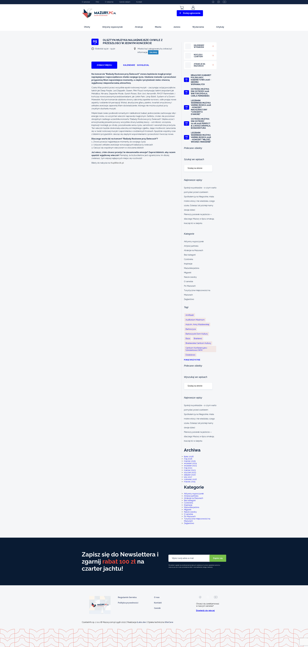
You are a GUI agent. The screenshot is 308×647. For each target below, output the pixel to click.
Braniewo (198, 338)
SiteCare (169, 622)
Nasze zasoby (190, 277)
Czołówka (188, 259)
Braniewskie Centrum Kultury (198, 343)
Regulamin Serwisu (127, 597)
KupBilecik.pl (117, 163)
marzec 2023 (190, 470)
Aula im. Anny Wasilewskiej (197, 324)
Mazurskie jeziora (191, 268)
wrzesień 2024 (190, 463)
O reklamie (109, 2)
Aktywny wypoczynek (112, 27)
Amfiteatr (190, 315)
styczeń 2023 (190, 472)
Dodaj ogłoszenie (191, 13)
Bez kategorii (190, 255)
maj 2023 (188, 468)
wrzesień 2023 (190, 466)
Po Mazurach (190, 286)
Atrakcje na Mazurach (193, 250)
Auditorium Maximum (195, 320)
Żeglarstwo (189, 299)
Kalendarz (129, 65)
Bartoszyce (191, 329)
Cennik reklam (124, 2)
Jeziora (176, 27)
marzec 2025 (190, 461)
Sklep (181, 11)
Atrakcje (139, 27)
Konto (193, 11)
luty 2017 (188, 477)
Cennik (157, 608)
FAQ (97, 2)
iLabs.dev (141, 622)
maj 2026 (188, 459)
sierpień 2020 (190, 475)
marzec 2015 (189, 481)
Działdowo (190, 355)
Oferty (87, 27)
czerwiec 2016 (190, 479)
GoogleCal (143, 65)
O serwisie (86, 2)
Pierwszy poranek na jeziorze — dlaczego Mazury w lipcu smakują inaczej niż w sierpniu (199, 218)
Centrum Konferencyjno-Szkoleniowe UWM (197, 349)
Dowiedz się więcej (205, 610)
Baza (188, 338)
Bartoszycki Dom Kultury (197, 334)
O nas (157, 597)
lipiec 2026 (189, 456)
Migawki (187, 272)
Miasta (158, 27)
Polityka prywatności (128, 603)
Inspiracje (188, 264)
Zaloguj (153, 52)
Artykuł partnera (191, 246)
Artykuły (220, 27)
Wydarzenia (198, 27)
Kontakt (139, 2)
